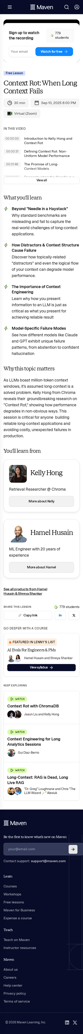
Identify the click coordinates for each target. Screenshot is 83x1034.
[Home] (15, 823)
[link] (60, 615)
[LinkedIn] (67, 1022)
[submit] (73, 849)
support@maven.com (48, 861)
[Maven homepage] (41, 7)
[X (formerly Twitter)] (75, 1022)
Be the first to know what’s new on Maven (35, 837)
